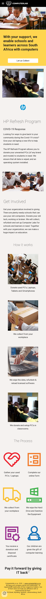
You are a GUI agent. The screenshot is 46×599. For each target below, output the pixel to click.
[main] (23, 43)
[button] (3, 3)
